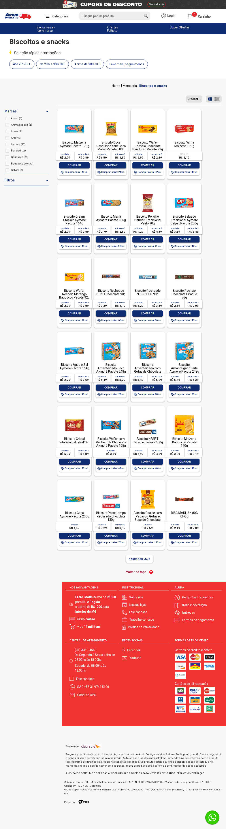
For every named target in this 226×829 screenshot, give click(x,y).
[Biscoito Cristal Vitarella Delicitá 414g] (74, 416)
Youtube (135, 658)
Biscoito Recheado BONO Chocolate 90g (111, 292)
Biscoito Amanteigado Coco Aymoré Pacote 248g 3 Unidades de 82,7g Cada (111, 371)
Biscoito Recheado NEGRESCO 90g (148, 292)
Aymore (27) (18, 144)
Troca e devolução (194, 605)
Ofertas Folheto (112, 29)
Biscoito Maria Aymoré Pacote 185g (111, 218)
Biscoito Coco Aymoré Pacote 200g (74, 514)
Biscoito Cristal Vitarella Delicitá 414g (74, 440)
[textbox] (115, 16)
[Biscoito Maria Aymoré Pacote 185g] (111, 193)
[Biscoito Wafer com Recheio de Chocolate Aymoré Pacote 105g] (111, 416)
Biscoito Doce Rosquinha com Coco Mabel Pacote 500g (111, 146)
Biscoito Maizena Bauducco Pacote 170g (184, 442)
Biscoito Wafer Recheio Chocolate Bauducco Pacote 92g (147, 146)
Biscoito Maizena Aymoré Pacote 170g (74, 144)
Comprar (74, 165)
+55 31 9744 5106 (96, 687)
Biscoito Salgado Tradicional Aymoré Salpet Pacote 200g (184, 220)
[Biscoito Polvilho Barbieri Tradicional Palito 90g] (147, 193)
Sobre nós (136, 597)
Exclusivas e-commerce (46, 29)
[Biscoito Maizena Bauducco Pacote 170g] (184, 416)
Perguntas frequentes (197, 597)
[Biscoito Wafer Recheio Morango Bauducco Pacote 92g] (74, 267)
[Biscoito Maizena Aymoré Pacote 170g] (74, 119)
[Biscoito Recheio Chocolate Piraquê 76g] (184, 267)
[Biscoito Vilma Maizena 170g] (184, 119)
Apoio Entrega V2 (116, 85)
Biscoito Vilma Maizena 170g (184, 144)
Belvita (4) (17, 170)
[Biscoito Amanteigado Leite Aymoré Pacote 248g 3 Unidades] (184, 342)
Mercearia (130, 85)
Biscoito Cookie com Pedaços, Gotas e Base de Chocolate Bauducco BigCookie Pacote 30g (148, 519)
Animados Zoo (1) (21, 125)
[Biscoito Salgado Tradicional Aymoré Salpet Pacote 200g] (184, 193)
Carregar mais (139, 559)
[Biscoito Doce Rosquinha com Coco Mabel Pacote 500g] (111, 119)
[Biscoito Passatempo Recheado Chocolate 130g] (111, 490)
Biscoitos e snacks (153, 85)
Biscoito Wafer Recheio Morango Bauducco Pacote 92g (74, 294)
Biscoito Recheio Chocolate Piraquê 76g (184, 294)
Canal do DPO (86, 695)
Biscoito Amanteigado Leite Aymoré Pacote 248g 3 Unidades (184, 370)
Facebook (134, 650)
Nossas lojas (138, 605)
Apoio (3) (16, 131)
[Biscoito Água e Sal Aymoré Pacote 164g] (74, 342)
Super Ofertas (180, 27)
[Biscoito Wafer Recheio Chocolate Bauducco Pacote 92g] (147, 119)
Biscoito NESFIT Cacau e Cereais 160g (148, 440)
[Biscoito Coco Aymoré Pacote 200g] (74, 490)
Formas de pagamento (198, 620)
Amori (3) (16, 118)
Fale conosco (138, 612)
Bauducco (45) (19, 157)
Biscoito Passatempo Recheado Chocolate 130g (111, 516)
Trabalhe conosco (141, 619)
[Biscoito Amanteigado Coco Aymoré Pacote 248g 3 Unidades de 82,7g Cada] (111, 342)
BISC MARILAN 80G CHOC (184, 514)
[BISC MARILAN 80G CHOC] (184, 490)
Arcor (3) (16, 138)
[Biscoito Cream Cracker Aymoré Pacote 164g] (74, 193)
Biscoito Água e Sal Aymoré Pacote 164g (74, 366)
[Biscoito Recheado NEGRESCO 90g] (147, 267)
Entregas (188, 612)
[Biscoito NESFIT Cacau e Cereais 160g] (147, 416)
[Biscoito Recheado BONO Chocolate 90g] (111, 267)
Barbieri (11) (18, 150)
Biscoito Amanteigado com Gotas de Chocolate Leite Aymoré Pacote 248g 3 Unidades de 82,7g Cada (147, 373)
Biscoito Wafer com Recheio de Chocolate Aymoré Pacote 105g (111, 442)
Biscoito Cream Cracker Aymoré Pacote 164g (74, 220)
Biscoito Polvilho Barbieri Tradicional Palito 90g (147, 220)
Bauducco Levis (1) (22, 163)
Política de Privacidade (143, 627)
